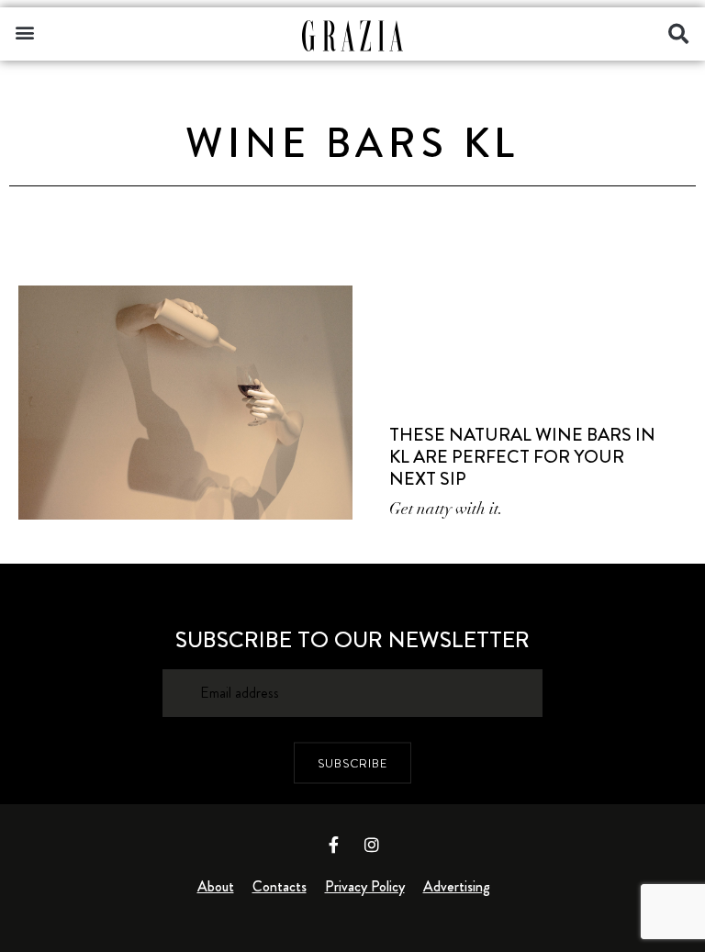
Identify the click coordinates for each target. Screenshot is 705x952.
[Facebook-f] (334, 844)
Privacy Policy (365, 886)
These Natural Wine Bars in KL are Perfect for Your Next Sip (522, 456)
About (215, 886)
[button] (24, 32)
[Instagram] (371, 844)
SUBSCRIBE (352, 762)
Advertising (456, 886)
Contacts (279, 886)
